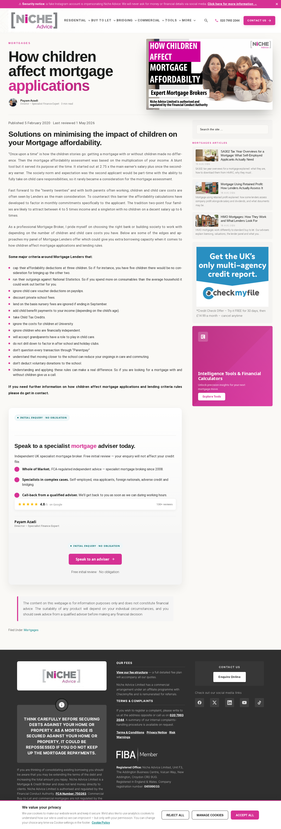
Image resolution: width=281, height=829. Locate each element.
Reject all (175, 815)
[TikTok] (259, 702)
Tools (173, 20)
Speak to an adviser (92, 559)
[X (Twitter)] (214, 702)
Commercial (151, 20)
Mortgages (31, 630)
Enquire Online (229, 677)
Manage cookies (210, 815)
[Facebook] (199, 702)
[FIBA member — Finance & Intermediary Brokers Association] (150, 754)
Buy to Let (104, 20)
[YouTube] (244, 702)
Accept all (245, 815)
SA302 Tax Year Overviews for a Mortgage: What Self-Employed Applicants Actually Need (242, 155)
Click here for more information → (232, 4)
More (189, 20)
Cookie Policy (101, 822)
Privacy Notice (157, 732)
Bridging (127, 20)
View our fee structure (132, 672)
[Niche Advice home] (62, 675)
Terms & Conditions (130, 732)
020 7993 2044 (227, 20)
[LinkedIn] (229, 702)
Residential (77, 20)
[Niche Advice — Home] (34, 20)
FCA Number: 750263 (71, 793)
